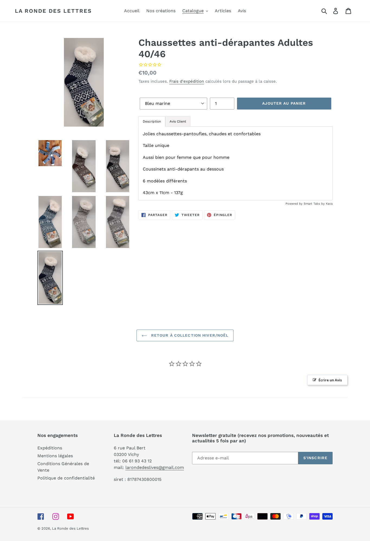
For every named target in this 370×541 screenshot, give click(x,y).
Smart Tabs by (315, 203)
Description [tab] (152, 121)
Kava (329, 203)
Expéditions (49, 447)
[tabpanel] (235, 163)
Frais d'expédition (186, 81)
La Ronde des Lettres (53, 11)
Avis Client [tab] (178, 121)
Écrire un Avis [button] (330, 380)
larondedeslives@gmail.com (154, 467)
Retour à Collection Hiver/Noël (189, 335)
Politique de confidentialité (66, 478)
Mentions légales (55, 455)
